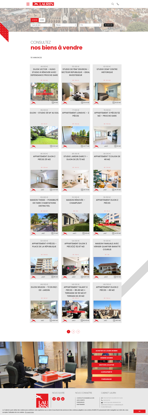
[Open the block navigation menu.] (27, 4)
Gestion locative (106, 365)
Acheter (34, 20)
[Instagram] (58, 399)
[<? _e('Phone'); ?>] (118, 4)
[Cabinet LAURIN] (43, 4)
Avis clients (81, 400)
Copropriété (106, 372)
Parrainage (106, 379)
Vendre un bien (106, 358)
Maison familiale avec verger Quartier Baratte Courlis (107, 246)
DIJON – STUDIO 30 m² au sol (44, 112)
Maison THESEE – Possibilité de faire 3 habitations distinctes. (44, 203)
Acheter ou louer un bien (106, 351)
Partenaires (81, 404)
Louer (42, 20)
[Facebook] (54, 399)
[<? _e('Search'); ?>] (113, 4)
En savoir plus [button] (29, 412)
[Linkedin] (62, 399)
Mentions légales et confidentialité (112, 405)
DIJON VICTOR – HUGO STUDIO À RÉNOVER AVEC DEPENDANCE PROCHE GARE (44, 72)
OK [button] (139, 411)
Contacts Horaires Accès (85, 398)
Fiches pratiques (106, 407)
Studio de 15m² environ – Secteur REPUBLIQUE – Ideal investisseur (75, 72)
